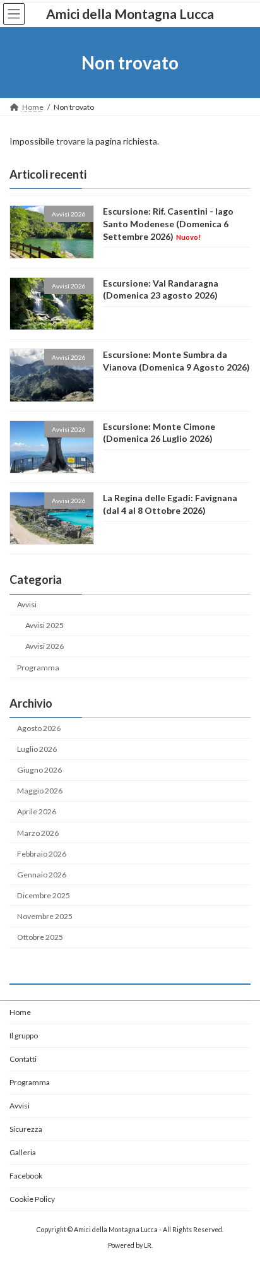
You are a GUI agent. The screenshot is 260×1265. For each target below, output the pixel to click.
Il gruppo (23, 1035)
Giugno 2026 (39, 770)
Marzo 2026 (38, 833)
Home (20, 1012)
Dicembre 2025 (43, 895)
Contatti (23, 1059)
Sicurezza (25, 1129)
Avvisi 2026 (44, 646)
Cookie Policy (32, 1199)
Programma (38, 667)
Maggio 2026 (39, 790)
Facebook (25, 1175)
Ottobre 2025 (40, 937)
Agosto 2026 (39, 728)
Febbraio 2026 (41, 853)
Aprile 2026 (36, 812)
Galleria (22, 1152)
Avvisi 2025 (44, 626)
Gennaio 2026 (41, 874)
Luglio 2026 (37, 749)
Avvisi (27, 604)
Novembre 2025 (45, 916)
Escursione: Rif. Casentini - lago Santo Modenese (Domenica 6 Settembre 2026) (168, 224)
